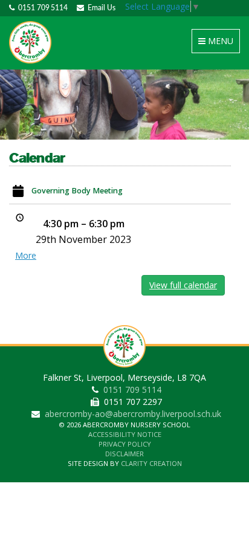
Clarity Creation (151, 463)
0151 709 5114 (41, 7)
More (25, 255)
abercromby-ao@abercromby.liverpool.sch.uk (133, 413)
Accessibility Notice (124, 434)
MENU (218, 43)
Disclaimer (124, 453)
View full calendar (183, 285)
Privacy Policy (125, 443)
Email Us (99, 7)
